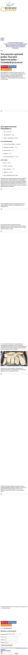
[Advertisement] (14, 25)
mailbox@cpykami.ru (6, 650)
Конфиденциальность (21, 648)
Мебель (21, 44)
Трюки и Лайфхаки (20, 46)
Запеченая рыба (8, 628)
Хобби (25, 44)
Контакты (3, 649)
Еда (17, 45)
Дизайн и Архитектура (10, 44)
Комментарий (4, 634)
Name (2, 637)
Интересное (15, 48)
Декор (17, 44)
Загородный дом (19, 42)
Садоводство (11, 42)
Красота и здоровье (11, 45)
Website (2, 642)
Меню (2, 38)
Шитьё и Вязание (10, 46)
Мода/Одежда (21, 45)
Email (2, 639)
